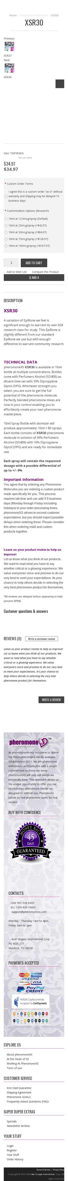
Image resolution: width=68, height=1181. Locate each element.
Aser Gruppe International (43, 1174)
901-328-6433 (25, 903)
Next (7, 60)
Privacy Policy (58, 1169)
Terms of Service (43, 1169)
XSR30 (55, 15)
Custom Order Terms (20, 183)
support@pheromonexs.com (29, 912)
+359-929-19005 (25, 907)
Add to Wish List (17, 272)
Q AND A (34, 277)
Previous (9, 38)
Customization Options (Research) (28, 211)
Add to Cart (34, 262)
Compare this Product (45, 272)
